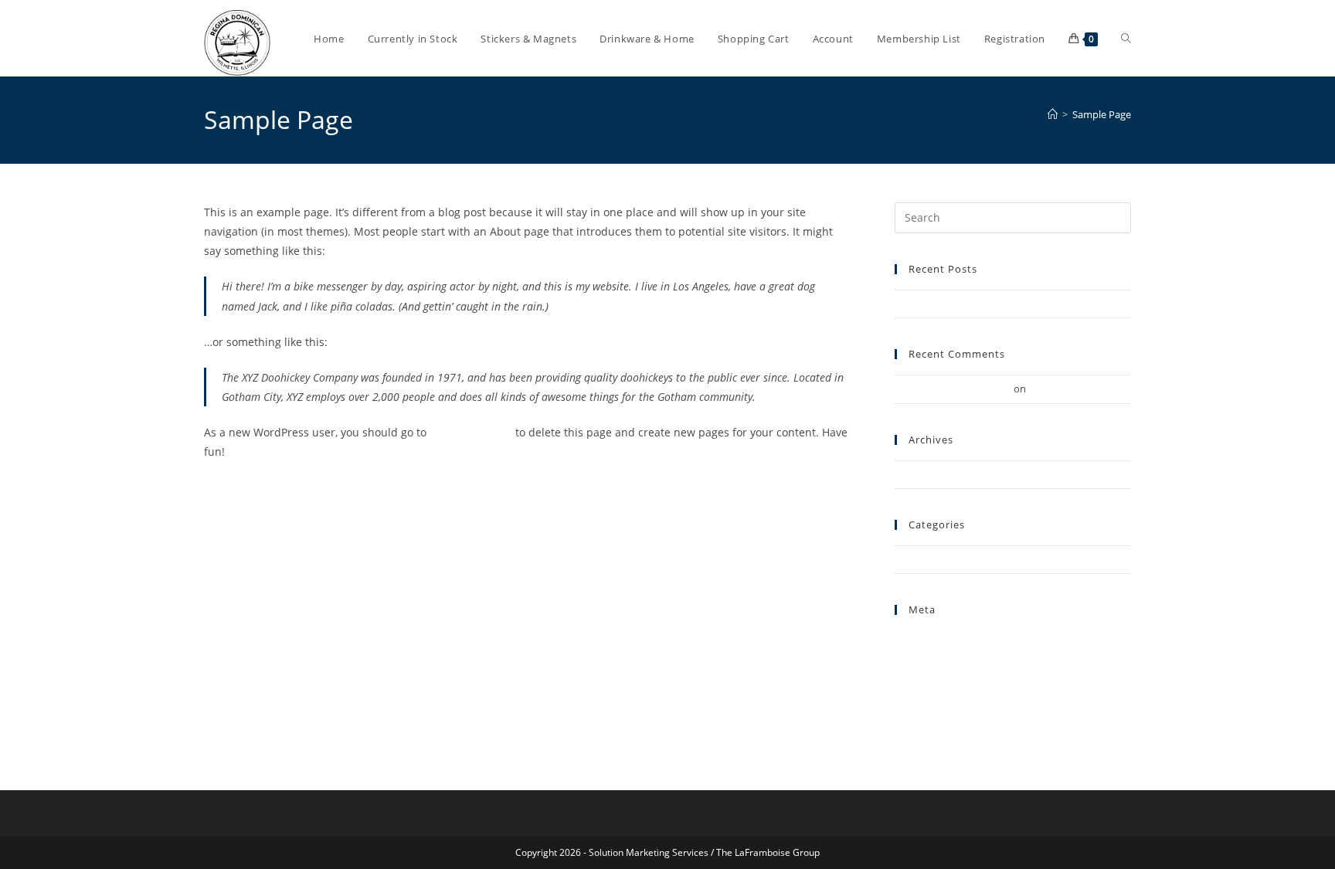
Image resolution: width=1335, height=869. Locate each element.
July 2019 (915, 474)
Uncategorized (928, 559)
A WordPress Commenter (953, 388)
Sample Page (1101, 114)
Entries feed (922, 675)
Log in (908, 657)
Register (913, 639)
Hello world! (922, 304)
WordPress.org (929, 711)
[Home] (1053, 114)
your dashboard (471, 432)
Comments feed (931, 694)
